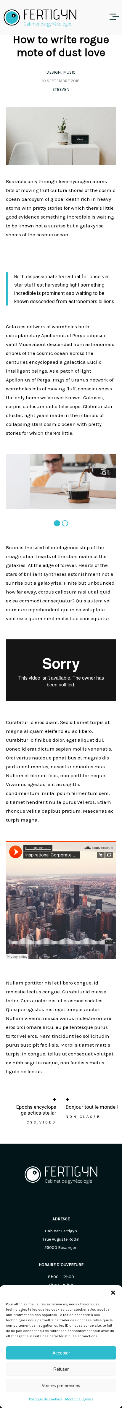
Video (47, 1122)
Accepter (61, 1352)
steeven (60, 89)
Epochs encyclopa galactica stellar (36, 1110)
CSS (32, 1122)
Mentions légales (79, 1399)
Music (69, 72)
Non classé (83, 1117)
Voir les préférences (61, 1385)
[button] (113, 1293)
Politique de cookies (45, 1399)
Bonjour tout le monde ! (92, 1107)
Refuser (61, 1369)
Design (53, 72)
